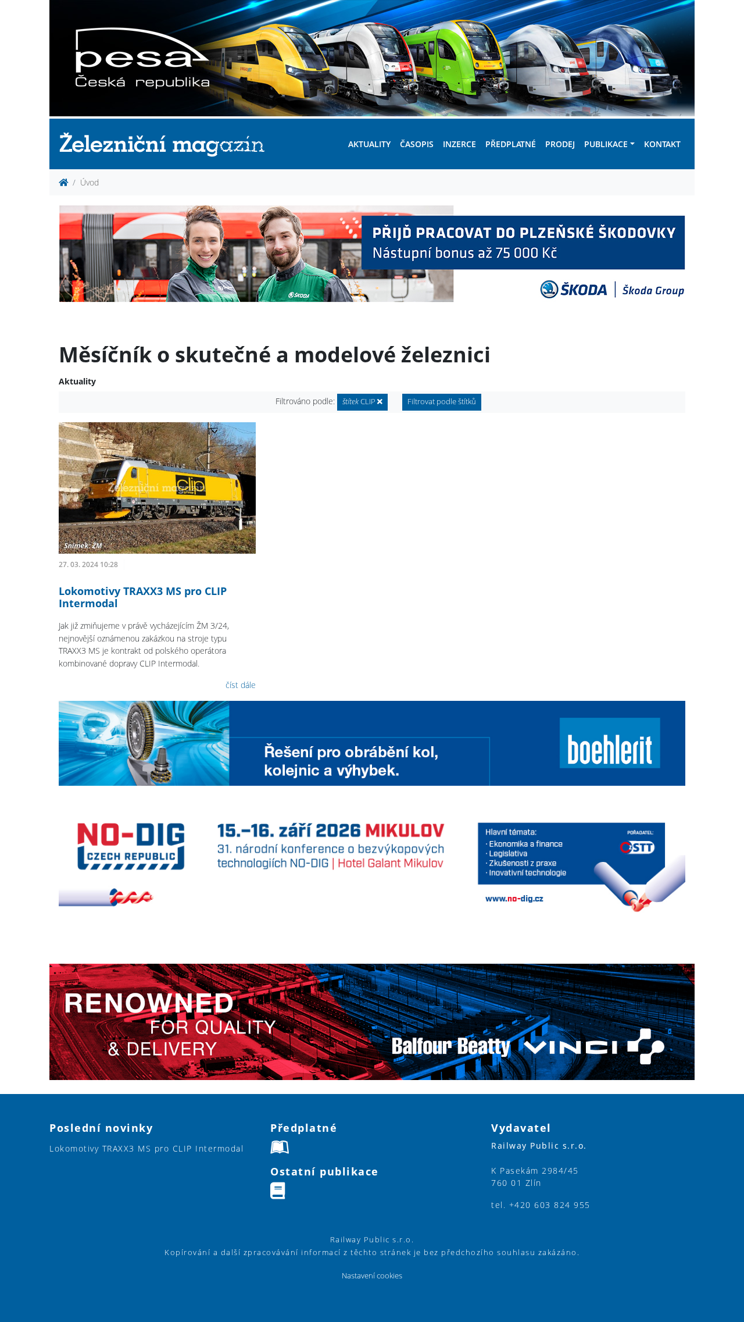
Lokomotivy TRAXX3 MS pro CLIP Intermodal (143, 597)
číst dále (241, 684)
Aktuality (369, 143)
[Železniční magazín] (167, 144)
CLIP (359, 402)
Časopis (417, 143)
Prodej (560, 143)
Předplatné (510, 143)
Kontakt (662, 143)
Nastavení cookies (372, 1276)
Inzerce (459, 143)
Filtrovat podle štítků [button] (441, 402)
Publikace (606, 143)
